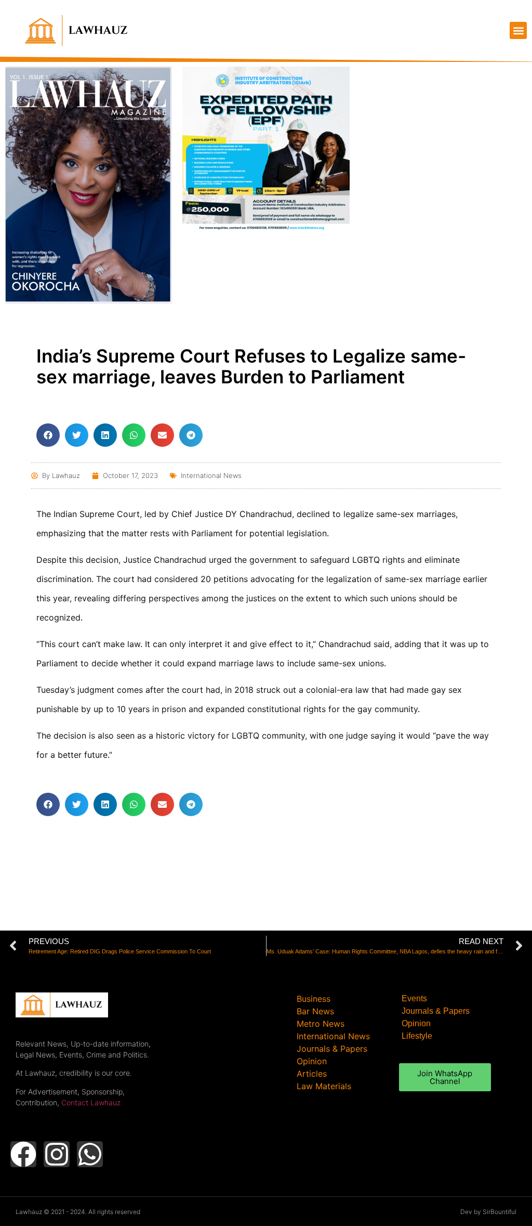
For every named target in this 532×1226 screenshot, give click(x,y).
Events (414, 998)
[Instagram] (57, 1154)
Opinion (416, 1023)
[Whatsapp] (90, 1154)
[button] (518, 30)
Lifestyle (417, 1035)
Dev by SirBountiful (488, 1212)
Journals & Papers (436, 1010)
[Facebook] (23, 1154)
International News (211, 475)
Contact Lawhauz (91, 1102)
